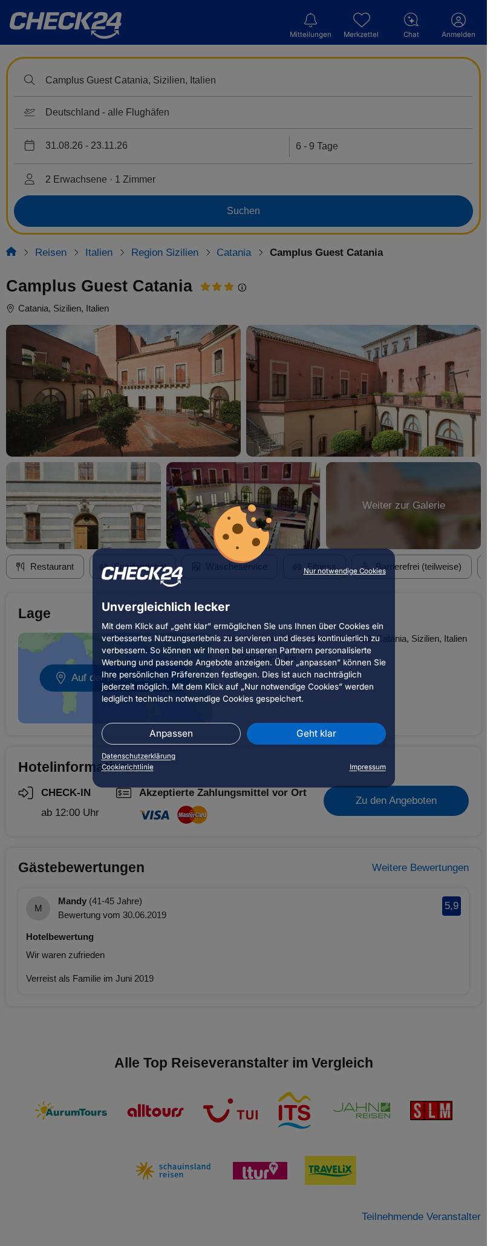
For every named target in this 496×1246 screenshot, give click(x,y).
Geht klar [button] (316, 733)
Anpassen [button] (171, 733)
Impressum (368, 767)
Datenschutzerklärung (138, 756)
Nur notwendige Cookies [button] (345, 571)
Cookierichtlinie (128, 767)
